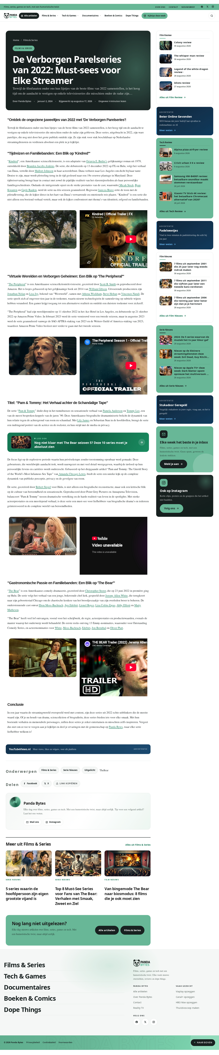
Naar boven (204, 1042)
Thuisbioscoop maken (187, 1007)
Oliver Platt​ (116, 628)
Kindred (13, 161)
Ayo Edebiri (71, 605)
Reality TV (138, 1007)
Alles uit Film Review (171, 97)
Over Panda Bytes (142, 996)
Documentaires (90, 15)
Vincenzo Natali (130, 294)
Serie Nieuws (70, 770)
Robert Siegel (43, 487)
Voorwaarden (65, 1042)
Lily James (83, 420)
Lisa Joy (33, 294)
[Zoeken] (211, 15)
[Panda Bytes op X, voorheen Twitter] (207, 6)
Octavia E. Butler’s (96, 161)
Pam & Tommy (27, 411)
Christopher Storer (95, 591)
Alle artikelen (30, 15)
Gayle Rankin (29, 190)
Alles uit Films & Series (138, 844)
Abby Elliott (123, 605)
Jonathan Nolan (16, 294)
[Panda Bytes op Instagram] (212, 6)
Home (16, 40)
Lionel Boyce (86, 605)
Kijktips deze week (156, 15)
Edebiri (86, 628)
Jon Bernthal (99, 628)
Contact (173, 7)
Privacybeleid (33, 1042)
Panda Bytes (116, 727)
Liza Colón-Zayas (105, 605)
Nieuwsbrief (188, 7)
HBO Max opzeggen (186, 1002)
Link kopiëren (68, 783)
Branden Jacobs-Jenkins (40, 166)
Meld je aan (171, 464)
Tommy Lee (133, 411)
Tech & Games (69, 15)
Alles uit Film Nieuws (171, 315)
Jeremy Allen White (116, 595)
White (58, 628)
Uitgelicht (89, 770)
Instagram (55, 822)
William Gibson (98, 289)
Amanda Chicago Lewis (72, 474)
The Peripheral (17, 284)
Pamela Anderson (113, 411)
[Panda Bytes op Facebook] (201, 6)
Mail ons (34, 822)
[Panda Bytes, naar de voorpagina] (10, 16)
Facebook (32, 783)
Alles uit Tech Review (171, 211)
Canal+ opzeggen (185, 996)
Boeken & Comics (113, 15)
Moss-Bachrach (72, 628)
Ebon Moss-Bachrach (51, 605)
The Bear (14, 591)
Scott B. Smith (108, 284)
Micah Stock (126, 185)
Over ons (160, 7)
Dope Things (132, 15)
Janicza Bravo (106, 190)
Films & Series (49, 15)
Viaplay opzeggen (185, 991)
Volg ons (169, 508)
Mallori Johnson (44, 171)
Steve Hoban (110, 294)
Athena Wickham (92, 294)
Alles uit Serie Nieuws (171, 385)
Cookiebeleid (49, 1042)
